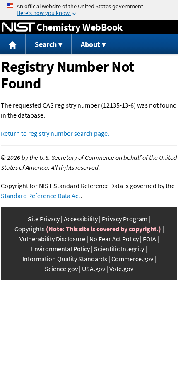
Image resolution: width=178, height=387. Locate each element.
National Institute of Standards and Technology (18, 27)
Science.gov (61, 269)
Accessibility (81, 219)
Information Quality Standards (64, 259)
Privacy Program (124, 219)
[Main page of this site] (13, 44)
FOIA (149, 239)
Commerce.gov (132, 259)
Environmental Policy (60, 249)
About (90, 44)
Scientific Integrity (119, 249)
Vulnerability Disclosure (52, 239)
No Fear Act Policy (114, 239)
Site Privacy (44, 219)
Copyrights (29, 229)
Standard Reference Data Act (40, 195)
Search (46, 44)
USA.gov (93, 269)
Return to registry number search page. (55, 133)
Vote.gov (121, 269)
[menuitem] (13, 44)
